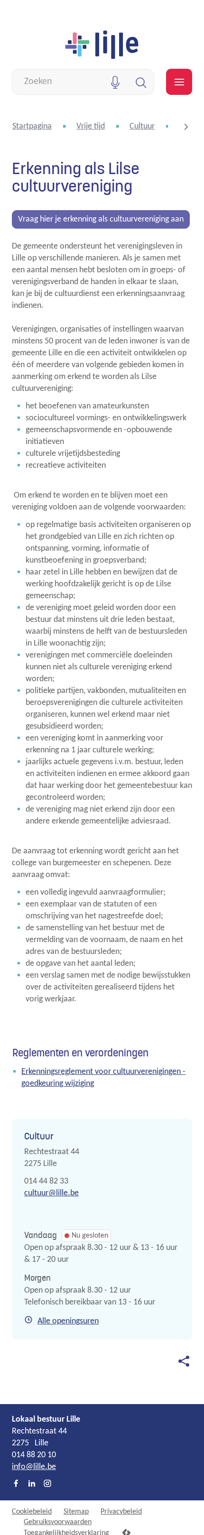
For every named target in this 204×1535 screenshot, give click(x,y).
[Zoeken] (141, 82)
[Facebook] (16, 1484)
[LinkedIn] (32, 1484)
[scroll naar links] (186, 126)
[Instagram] (47, 1484)
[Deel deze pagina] (183, 1360)
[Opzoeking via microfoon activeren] (115, 82)
